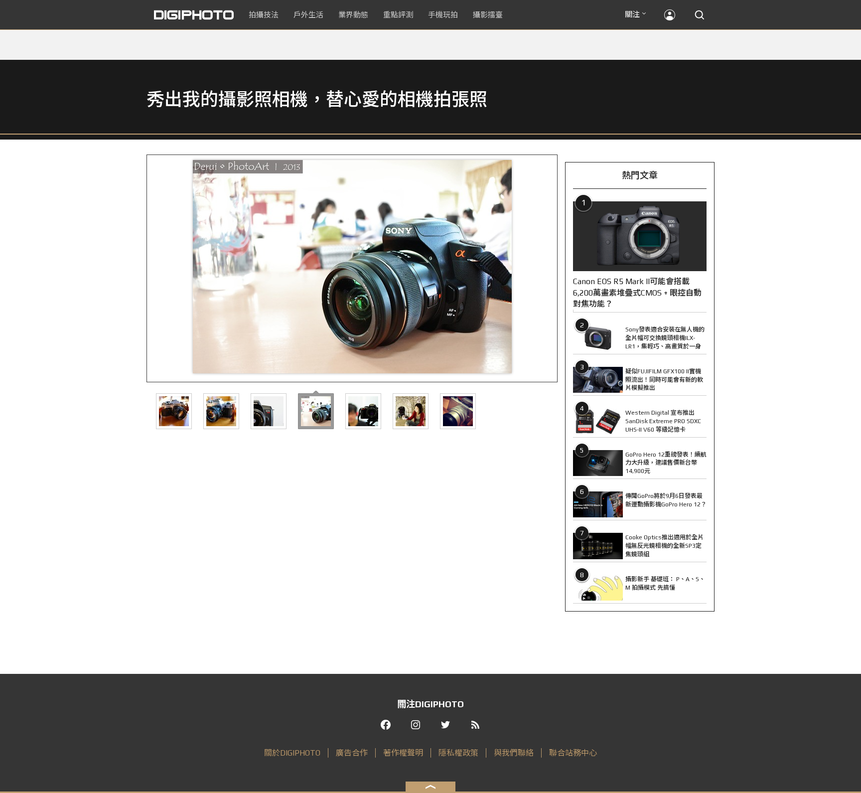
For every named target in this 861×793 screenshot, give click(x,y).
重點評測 (398, 14)
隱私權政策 (458, 753)
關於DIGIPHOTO (292, 753)
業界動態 (353, 14)
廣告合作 (352, 753)
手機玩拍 (443, 14)
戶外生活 (308, 14)
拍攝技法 (264, 14)
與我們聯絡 (514, 753)
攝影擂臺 (488, 14)
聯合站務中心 (573, 753)
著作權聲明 (403, 753)
